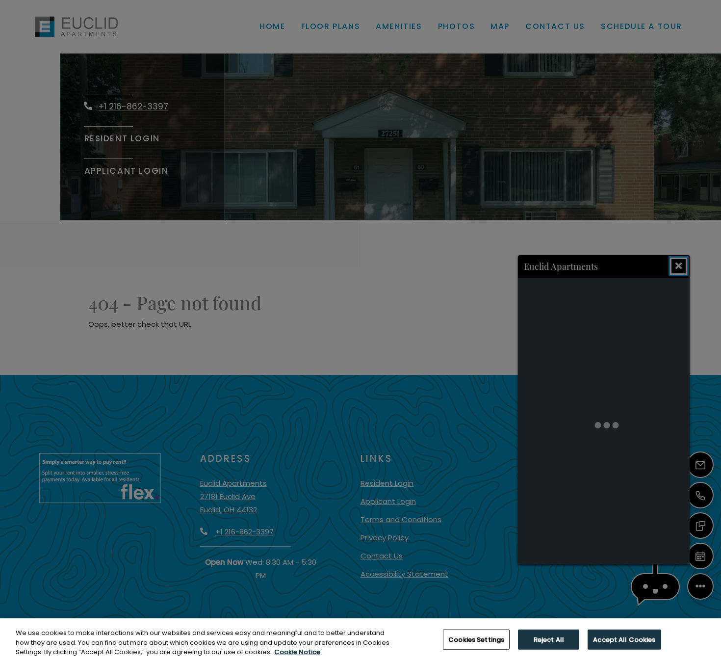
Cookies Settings (476, 639)
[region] (360, 640)
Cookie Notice (297, 652)
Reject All (549, 639)
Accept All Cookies (624, 639)
